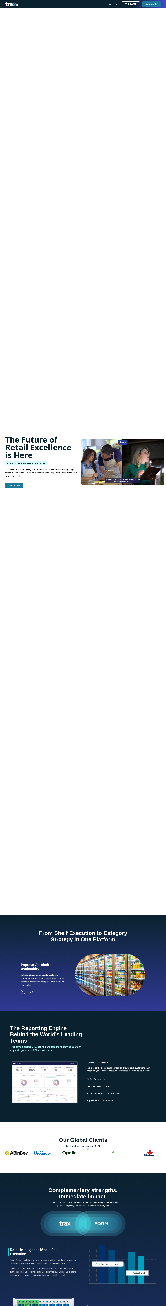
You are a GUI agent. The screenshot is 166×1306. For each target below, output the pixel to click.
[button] (23, 992)
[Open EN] (116, 4)
